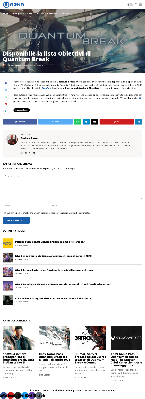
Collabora (58, 390)
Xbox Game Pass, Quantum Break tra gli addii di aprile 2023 (54, 357)
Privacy (70, 390)
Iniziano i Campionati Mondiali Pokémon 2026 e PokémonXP (50, 241)
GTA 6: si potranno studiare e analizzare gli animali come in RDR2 (53, 256)
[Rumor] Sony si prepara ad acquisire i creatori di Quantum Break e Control (90, 358)
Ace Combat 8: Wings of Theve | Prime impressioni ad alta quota (53, 298)
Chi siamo (34, 390)
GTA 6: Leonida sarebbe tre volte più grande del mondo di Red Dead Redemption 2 (63, 284)
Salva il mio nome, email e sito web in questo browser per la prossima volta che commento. (47, 213)
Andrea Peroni (14, 65)
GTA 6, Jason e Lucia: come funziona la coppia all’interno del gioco (54, 270)
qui (140, 97)
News (29, 13)
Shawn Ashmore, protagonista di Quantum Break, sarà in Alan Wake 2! (18, 358)
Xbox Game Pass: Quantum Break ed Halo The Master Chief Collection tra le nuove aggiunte (126, 359)
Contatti (46, 390)
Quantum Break (21, 110)
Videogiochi (18, 13)
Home (5, 13)
